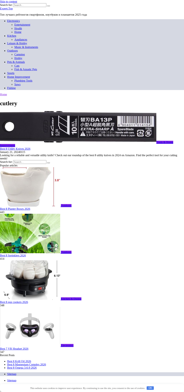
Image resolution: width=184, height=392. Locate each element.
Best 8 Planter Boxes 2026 (15, 208)
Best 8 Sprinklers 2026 (13, 255)
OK (150, 388)
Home (17, 32)
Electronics (13, 20)
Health (18, 28)
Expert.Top (6, 8)
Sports (10, 73)
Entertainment (22, 24)
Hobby (18, 58)
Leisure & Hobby (17, 43)
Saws (17, 84)
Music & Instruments (26, 47)
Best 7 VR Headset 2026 (14, 348)
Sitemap (11, 374)
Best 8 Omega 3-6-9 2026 (22, 367)
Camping (19, 54)
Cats (16, 65)
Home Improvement (18, 76)
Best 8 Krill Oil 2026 (19, 361)
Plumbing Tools (23, 80)
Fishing (11, 87)
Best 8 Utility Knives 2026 (15, 148)
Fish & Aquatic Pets (25, 69)
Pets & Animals (16, 61)
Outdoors (12, 50)
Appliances (20, 39)
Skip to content (8, 1)
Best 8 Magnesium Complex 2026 (26, 364)
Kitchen (11, 35)
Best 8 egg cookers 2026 (14, 302)
